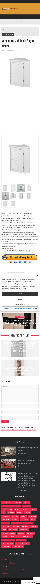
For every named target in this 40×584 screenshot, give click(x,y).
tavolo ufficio (27, 536)
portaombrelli (16, 523)
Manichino (32, 516)
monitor (15, 519)
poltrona (6, 523)
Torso (5, 540)
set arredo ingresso (9, 533)
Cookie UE (4, 573)
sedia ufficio (13, 530)
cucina (34, 509)
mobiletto (6, 519)
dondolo (6, 516)
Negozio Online (8, 34)
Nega (20, 299)
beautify (26, 502)
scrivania (33, 526)
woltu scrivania (8, 543)
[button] (37, 276)
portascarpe (28, 523)
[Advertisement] (20, 114)
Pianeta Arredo (17, 581)
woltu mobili (21, 540)
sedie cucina (23, 530)
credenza (25, 509)
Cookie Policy (6, 308)
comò (5, 509)
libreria (23, 516)
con (11, 509)
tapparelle (30, 533)
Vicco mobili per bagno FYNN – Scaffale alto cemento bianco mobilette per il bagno (20, 369)
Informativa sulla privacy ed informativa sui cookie (24, 308)
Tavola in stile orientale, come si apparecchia (26, 461)
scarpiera (16, 526)
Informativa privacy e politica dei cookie (13, 570)
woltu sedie (6, 546)
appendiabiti (6, 502)
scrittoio (25, 526)
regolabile (6, 526)
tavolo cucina (15, 536)
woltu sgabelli (18, 546)
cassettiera (26, 506)
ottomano (24, 519)
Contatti (4, 559)
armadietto (17, 502)
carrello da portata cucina (11, 506)
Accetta (20, 294)
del (4, 513)
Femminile (15, 516)
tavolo (5, 536)
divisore (27, 513)
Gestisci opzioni (20, 304)
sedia (4, 530)
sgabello (21, 533)
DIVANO (19, 513)
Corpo (17, 509)
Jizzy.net (12, 563)
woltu (12, 540)
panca (33, 519)
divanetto (11, 513)
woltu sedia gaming (22, 543)
